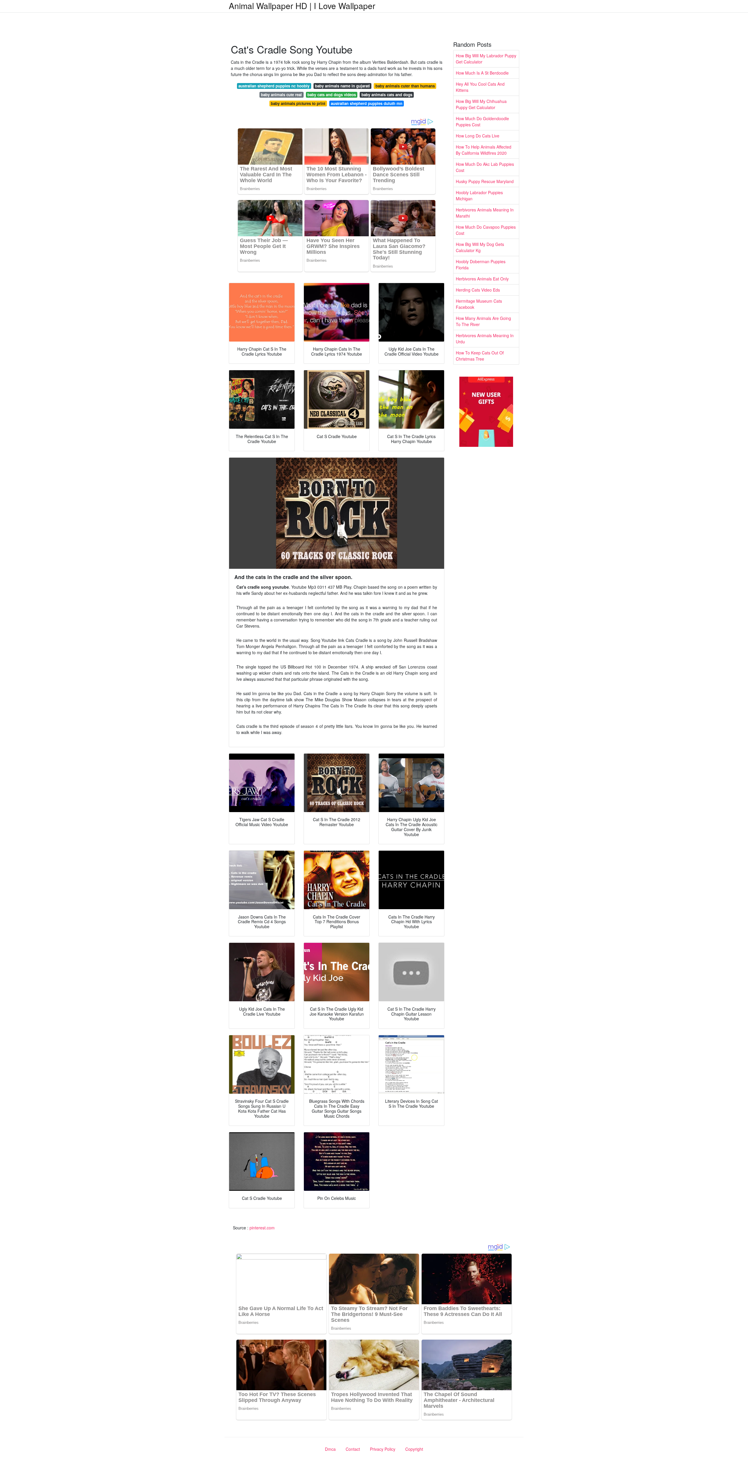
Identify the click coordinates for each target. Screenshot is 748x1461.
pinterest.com (262, 1228)
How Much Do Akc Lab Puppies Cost (485, 167)
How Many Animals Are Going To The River (483, 321)
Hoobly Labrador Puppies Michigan (479, 195)
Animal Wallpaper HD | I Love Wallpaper (302, 5)
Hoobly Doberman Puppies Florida (480, 265)
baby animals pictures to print (298, 103)
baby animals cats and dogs (386, 94)
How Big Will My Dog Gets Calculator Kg (480, 247)
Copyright (414, 1449)
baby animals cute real (281, 94)
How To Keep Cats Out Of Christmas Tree (480, 356)
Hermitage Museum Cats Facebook (479, 304)
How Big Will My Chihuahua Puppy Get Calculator (481, 104)
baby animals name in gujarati (342, 86)
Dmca (330, 1449)
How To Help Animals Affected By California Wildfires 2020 (483, 150)
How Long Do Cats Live (477, 136)
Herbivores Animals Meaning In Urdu (485, 338)
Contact (353, 1449)
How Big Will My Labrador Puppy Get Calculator (486, 59)
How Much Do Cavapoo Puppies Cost (486, 230)
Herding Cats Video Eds (478, 290)
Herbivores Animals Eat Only (482, 279)
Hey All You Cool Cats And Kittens (480, 87)
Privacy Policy (382, 1449)
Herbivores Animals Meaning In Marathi (485, 213)
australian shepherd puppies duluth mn (366, 103)
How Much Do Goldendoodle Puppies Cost (482, 122)
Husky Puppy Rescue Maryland (485, 181)
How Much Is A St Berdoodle (482, 73)
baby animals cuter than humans (405, 86)
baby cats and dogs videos (331, 94)
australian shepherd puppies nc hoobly (273, 86)
